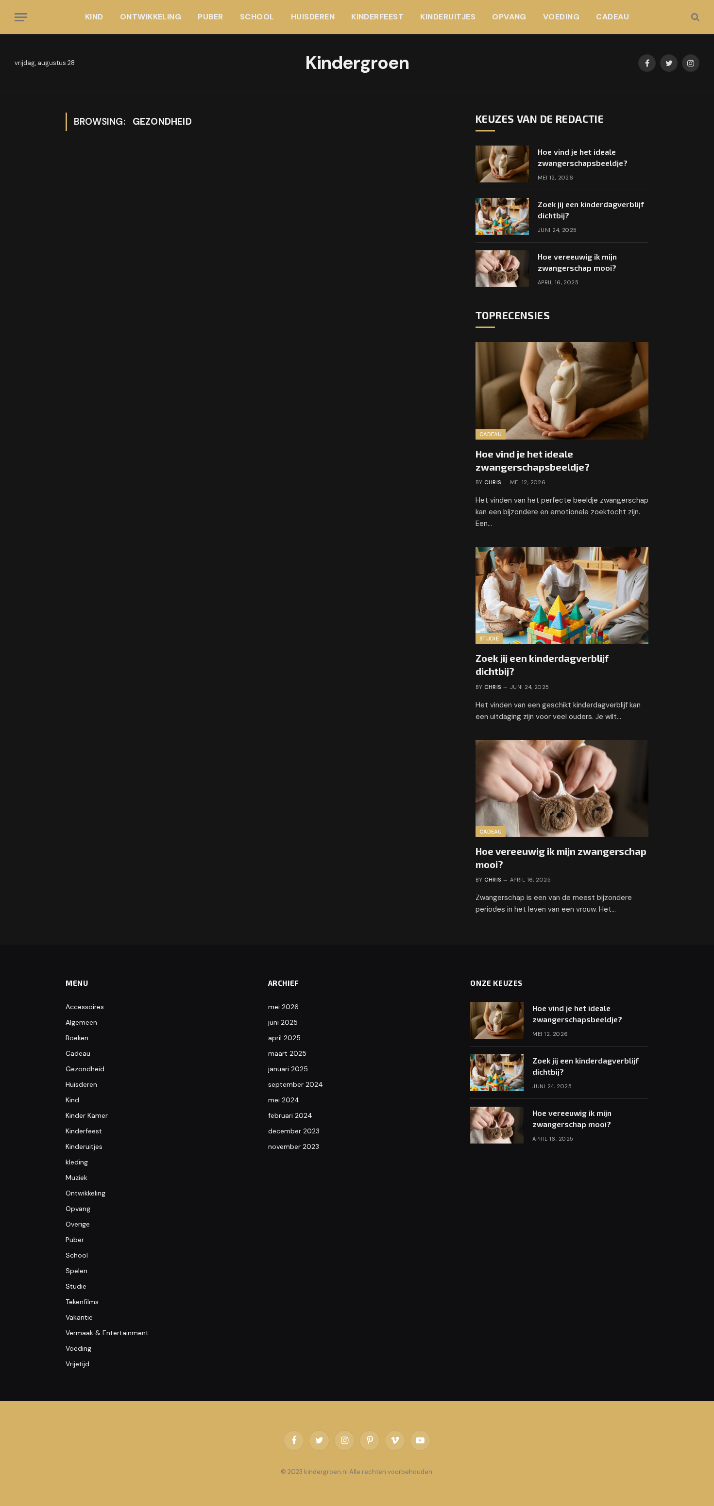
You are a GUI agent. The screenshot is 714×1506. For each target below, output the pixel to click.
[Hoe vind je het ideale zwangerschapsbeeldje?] (502, 164)
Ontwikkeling (151, 17)
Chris (492, 482)
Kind (94, 17)
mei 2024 (283, 1100)
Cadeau (612, 17)
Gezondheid (85, 1068)
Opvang (509, 17)
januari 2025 (288, 1068)
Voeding (561, 17)
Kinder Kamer (87, 1115)
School (257, 17)
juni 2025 (283, 1022)
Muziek (76, 1177)
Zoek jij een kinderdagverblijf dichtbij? (591, 209)
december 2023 (294, 1131)
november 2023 (293, 1146)
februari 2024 (290, 1115)
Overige (78, 1224)
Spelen (76, 1270)
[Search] (694, 17)
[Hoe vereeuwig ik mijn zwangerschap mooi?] (502, 268)
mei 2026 (283, 1006)
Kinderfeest (377, 17)
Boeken (77, 1037)
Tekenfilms (82, 1301)
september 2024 (295, 1084)
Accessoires (85, 1006)
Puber (210, 17)
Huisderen (313, 17)
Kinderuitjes (448, 17)
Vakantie (79, 1317)
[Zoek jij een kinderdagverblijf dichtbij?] (502, 216)
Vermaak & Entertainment (107, 1332)
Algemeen (81, 1022)
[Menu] (21, 17)
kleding (77, 1162)
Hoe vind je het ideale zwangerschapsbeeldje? (583, 157)
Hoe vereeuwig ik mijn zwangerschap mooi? (577, 262)
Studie (489, 638)
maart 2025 (287, 1053)
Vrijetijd (77, 1363)
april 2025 (284, 1037)
